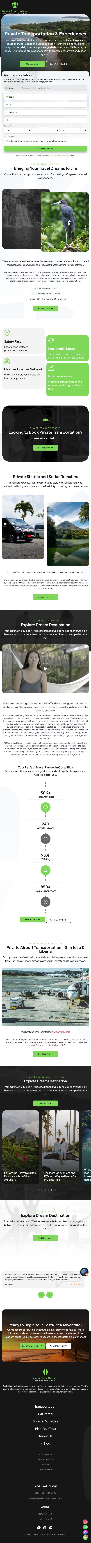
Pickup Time (9, 126)
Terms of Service (65, 155)
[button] (38, 1190)
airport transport (61, 1031)
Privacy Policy (53, 155)
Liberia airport (54, 1045)
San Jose (40, 1045)
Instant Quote (44, 148)
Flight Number (9, 136)
